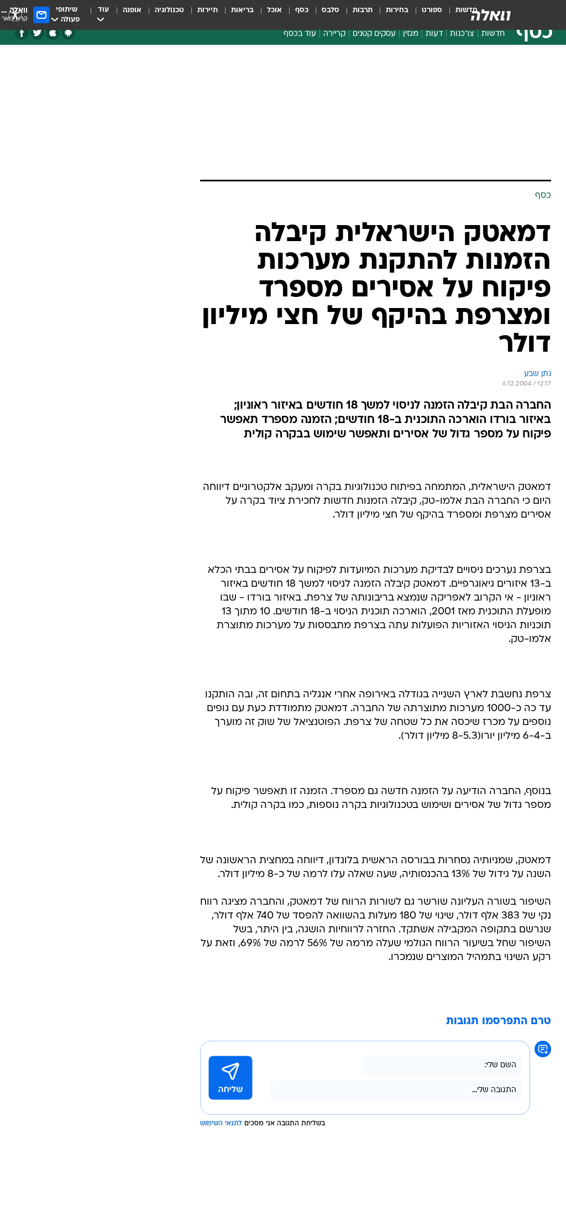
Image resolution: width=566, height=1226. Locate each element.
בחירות (397, 10)
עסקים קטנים (374, 34)
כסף (301, 10)
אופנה (132, 10)
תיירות (207, 10)
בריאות (242, 10)
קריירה (334, 34)
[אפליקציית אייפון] (53, 33)
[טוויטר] (37, 33)
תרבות (363, 10)
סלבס (330, 10)
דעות (434, 34)
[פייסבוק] (22, 33)
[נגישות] (15, 15)
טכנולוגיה (169, 10)
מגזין (410, 34)
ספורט (432, 10)
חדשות (493, 34)
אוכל (274, 10)
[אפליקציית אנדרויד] (68, 33)
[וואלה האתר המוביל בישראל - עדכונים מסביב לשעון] (491, 14)
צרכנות (462, 34)
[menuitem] (425, 15)
